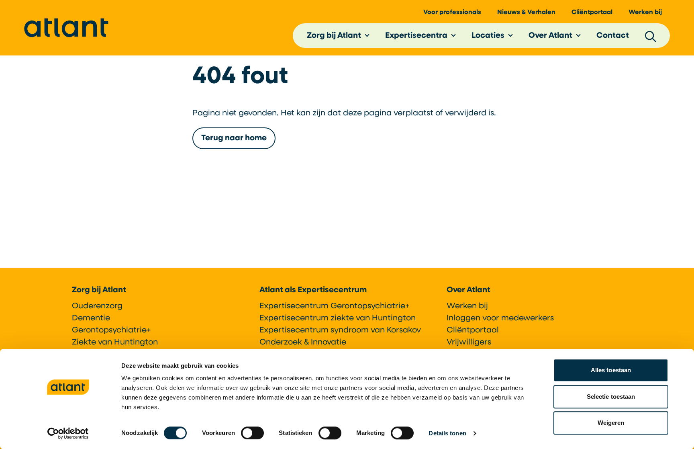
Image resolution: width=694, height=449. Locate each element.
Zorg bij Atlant (334, 36)
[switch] (252, 432)
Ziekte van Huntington (115, 342)
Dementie (91, 318)
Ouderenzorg (97, 306)
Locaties (488, 36)
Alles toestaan (611, 370)
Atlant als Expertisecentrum (313, 290)
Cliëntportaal (592, 12)
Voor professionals (452, 12)
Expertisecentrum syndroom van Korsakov (340, 330)
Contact (612, 36)
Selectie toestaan (611, 396)
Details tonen (447, 433)
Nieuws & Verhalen (526, 12)
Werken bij (645, 12)
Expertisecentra (416, 36)
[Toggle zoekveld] (650, 35)
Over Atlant (550, 36)
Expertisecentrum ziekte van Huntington (337, 318)
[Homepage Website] (66, 27)
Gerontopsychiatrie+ (111, 330)
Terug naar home (234, 138)
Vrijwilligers (469, 342)
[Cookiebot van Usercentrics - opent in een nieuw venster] (68, 433)
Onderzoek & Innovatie (302, 342)
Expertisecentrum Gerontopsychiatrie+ (334, 306)
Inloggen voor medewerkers (500, 318)
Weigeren (611, 422)
